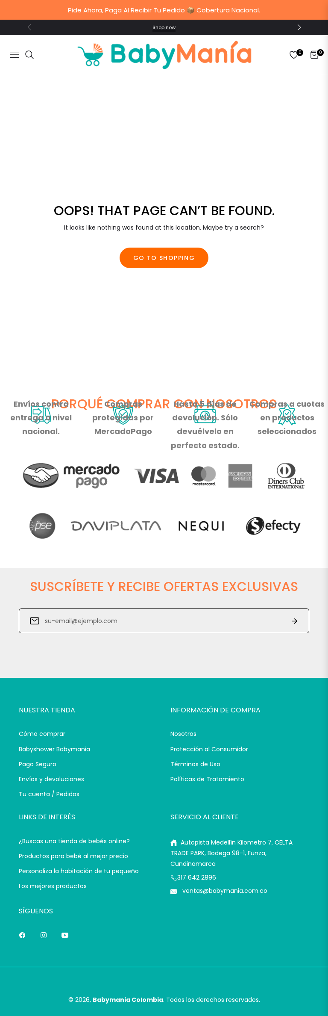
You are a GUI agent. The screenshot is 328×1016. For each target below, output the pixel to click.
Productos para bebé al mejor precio (73, 856)
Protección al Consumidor (209, 749)
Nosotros (183, 734)
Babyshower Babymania (54, 749)
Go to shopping (164, 258)
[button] (299, 27)
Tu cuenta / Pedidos (49, 794)
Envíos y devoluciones (51, 779)
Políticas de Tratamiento (207, 779)
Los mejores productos (53, 886)
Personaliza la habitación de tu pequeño (79, 871)
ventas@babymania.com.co (224, 890)
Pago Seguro (37, 764)
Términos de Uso (195, 764)
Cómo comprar (42, 734)
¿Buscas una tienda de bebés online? (74, 841)
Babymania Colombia (128, 999)
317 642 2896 (196, 877)
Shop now (164, 27)
